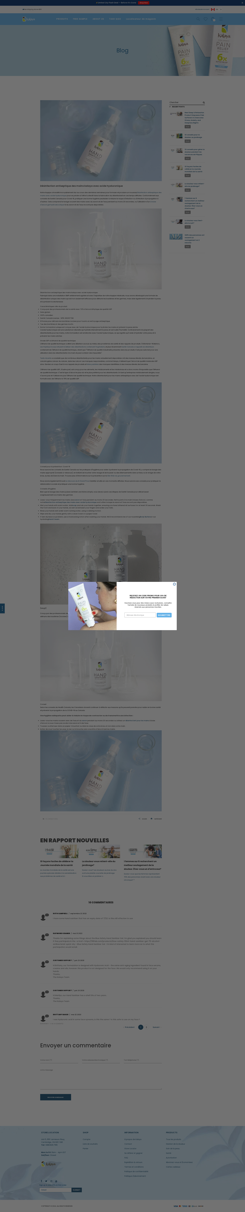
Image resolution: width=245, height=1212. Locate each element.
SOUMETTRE (164, 615)
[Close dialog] (174, 584)
